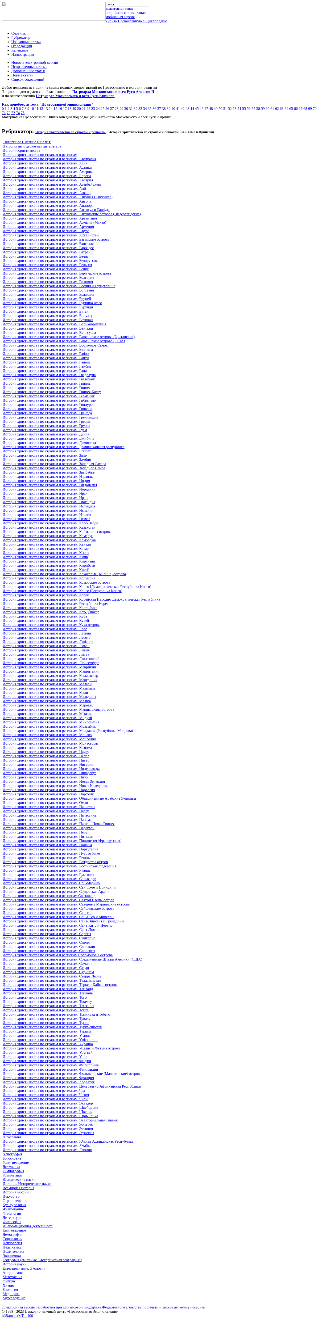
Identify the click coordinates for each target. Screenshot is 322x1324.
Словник (18, 33)
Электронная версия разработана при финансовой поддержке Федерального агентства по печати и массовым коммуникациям (104, 1307)
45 (197, 109)
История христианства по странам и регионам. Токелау (47, 1002)
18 (69, 109)
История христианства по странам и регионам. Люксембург (51, 663)
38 (164, 109)
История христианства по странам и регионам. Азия (45, 163)
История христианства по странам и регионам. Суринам (48, 972)
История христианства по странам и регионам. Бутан (46, 311)
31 (131, 109)
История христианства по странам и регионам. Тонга (46, 1010)
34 (145, 109)
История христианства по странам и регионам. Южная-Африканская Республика (68, 1141)
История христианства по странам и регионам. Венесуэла (49, 333)
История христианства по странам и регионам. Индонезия (50, 485)
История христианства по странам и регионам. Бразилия (48, 294)
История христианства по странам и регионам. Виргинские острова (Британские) (69, 337)
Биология (10, 1290)
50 (220, 109)
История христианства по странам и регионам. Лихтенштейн (52, 659)
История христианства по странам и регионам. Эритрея (48, 1124)
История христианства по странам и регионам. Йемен (46, 519)
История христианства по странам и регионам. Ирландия (49, 502)
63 (282, 109)
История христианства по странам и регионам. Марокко (48, 705)
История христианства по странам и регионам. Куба (45, 616)
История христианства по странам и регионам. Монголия (49, 739)
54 (239, 109)
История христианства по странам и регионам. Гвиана (47, 383)
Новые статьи (22, 75)
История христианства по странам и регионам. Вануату (48, 316)
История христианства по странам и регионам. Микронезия (51, 722)
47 (206, 109)
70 (315, 109)
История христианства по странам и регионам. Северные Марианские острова (66, 904)
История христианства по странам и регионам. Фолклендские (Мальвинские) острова (72, 1074)
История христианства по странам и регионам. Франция (48, 1078)
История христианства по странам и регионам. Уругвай (48, 1052)
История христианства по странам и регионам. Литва (46, 654)
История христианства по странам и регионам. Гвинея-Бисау (52, 392)
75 (23, 113)
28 (117, 109)
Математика (12, 1277)
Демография (12, 1234)
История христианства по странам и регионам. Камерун (48, 536)
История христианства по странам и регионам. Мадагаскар (50, 676)
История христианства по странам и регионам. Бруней (47, 299)
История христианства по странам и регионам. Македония (50, 680)
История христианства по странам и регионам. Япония (47, 1150)
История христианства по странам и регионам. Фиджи (47, 1061)
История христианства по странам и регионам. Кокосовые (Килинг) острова (64, 574)
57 (253, 109)
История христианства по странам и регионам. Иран (45, 498)
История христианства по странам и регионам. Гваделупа (49, 375)
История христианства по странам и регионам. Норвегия (49, 790)
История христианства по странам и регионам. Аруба (46, 231)
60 (267, 109)
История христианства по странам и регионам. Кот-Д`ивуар (51, 612)
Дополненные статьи (28, 71)
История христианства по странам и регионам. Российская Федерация (59, 866)
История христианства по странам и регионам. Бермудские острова (57, 273)
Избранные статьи (26, 42)
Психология (12, 1243)
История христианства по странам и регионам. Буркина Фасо (52, 303)
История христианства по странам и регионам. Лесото (47, 637)
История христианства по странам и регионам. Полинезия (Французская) (62, 841)
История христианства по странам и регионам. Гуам (45, 430)
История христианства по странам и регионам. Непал (46, 756)
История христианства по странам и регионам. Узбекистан (50, 1040)
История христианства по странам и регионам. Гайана (47, 362)
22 (88, 109)
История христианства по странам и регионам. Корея (46, 595)
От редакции (21, 46)
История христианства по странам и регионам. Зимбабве (49, 472)
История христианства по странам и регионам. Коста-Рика (50, 608)
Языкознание (13, 1209)
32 (135, 109)
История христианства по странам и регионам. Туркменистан (52, 1027)
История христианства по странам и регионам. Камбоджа (49, 540)
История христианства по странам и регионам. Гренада (47, 413)
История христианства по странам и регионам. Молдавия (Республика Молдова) (68, 731)
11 (36, 109)
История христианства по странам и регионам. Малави (47, 684)
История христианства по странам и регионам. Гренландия (50, 417)
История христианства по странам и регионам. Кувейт (47, 620)
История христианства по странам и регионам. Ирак (45, 493)
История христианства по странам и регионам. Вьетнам (48, 349)
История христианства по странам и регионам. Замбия (47, 460)
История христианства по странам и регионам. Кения (46, 553)
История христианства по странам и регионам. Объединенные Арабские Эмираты (69, 798)
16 (60, 109)
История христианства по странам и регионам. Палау (46, 811)
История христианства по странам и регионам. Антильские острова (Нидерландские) (72, 214)
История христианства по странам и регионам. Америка (48, 172)
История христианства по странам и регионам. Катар (46, 548)
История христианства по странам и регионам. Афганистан (51, 235)
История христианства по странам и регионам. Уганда (47, 1035)
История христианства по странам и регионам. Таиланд (48, 989)
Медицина (11, 1294)
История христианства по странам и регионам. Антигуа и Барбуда (56, 210)
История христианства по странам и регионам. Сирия (46, 942)
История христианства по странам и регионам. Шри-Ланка (50, 1116)
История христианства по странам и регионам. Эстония (48, 1129)
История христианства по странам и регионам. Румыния (48, 875)
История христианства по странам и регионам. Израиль (48, 477)
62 (277, 109)
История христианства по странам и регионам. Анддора (48, 205)
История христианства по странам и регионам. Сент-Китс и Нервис (57, 925)
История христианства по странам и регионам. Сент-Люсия (51, 930)
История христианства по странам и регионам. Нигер (46, 760)
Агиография (12, 1154)
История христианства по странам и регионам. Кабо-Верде (50, 523)
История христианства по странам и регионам (70, 132)
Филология (12, 1213)
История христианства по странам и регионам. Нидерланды (51, 769)
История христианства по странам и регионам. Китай (46, 570)
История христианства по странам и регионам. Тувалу (47, 1019)
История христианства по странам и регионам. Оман (45, 803)
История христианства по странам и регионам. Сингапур (49, 938)
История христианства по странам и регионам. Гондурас (48, 405)
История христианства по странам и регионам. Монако (47, 735)
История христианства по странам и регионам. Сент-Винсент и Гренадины (63, 921)
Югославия (12, 1137)
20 (79, 109)
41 (178, 109)
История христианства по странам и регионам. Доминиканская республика (63, 447)
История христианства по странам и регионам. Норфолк (48, 794)
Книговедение (14, 1230)
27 (112, 109)
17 (65, 109)
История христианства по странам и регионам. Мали (45, 692)
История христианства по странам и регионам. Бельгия (47, 265)
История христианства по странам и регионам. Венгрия (48, 328)
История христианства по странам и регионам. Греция (47, 421)
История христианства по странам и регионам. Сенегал (47, 913)
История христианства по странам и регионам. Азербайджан (52, 184)
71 (4, 113)
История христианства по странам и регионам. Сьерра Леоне (52, 976)
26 (107, 109)
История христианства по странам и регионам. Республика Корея (55, 604)
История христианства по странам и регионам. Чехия (46, 1095)
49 (216, 109)
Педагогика (12, 1247)
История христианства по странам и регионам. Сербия (47, 934)
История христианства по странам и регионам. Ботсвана (48, 290)
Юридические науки (19, 1179)
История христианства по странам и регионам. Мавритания (51, 671)
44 (192, 109)
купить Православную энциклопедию (136, 21)
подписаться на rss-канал (126, 13)
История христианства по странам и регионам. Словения (49, 951)
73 (13, 113)
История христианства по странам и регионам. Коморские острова (56, 582)
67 (300, 109)
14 (51, 109)
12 (41, 109)
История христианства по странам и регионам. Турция (47, 1031)
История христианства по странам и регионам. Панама (47, 820)
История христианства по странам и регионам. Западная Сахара (54, 464)
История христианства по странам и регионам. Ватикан (48, 320)
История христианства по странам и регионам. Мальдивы (49, 697)
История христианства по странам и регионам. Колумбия (49, 578)
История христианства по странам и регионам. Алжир (47, 193)
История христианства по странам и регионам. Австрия (48, 180)
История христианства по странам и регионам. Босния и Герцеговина (59, 286)
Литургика (11, 1167)
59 (263, 109)
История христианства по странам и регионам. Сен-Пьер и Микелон (58, 917)
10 (32, 109)
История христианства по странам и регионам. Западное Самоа (54, 468)
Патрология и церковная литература (32, 146)
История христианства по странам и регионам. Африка (47, 167)
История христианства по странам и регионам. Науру (46, 752)
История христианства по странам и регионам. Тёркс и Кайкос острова (60, 985)
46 (201, 109)
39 (168, 109)
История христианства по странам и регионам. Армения (48, 227)
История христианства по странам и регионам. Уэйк (45, 1057)
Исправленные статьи (29, 67)
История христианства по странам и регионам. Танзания (48, 1006)
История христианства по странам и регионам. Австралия (49, 159)
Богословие (12, 1158)
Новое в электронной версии (34, 62)
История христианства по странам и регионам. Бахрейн (48, 252)
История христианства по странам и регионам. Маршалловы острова (58, 709)
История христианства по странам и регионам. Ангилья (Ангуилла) (57, 197)
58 (258, 109)
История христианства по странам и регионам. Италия (47, 515)
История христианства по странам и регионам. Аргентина (50, 218)
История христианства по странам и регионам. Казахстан (49, 527)
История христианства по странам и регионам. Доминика (49, 443)
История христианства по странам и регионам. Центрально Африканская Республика (72, 1086)
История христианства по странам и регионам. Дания (46, 434)
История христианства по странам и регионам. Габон (46, 354)
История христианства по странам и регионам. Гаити (46, 358)
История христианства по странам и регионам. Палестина (49, 815)
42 (183, 109)
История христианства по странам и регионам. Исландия (49, 506)
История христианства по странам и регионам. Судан (46, 968)
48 (211, 109)
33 (140, 109)
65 (291, 109)
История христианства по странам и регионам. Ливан (46, 646)
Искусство (11, 1196)
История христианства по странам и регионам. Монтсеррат (51, 743)
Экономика (12, 1256)
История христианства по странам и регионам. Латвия (47, 633)
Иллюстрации (22, 54)
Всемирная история (18, 1188)
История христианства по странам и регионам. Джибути (48, 438)
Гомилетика (12, 1175)
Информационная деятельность (28, 1226)
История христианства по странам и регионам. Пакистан (49, 807)
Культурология (14, 1205)
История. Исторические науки (27, 1184)
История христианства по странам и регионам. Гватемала (49, 379)
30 (126, 109)
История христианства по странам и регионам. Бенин (46, 269)
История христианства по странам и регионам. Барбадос (48, 248)
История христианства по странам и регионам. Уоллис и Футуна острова (61, 1048)
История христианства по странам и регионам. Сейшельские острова (58, 908)
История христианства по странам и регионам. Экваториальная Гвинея (60, 1120)
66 (296, 109)
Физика (9, 1281)
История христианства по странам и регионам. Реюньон (48, 858)
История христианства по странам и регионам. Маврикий (49, 667)
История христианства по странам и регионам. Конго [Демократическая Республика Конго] (77, 587)
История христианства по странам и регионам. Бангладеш (49, 244)
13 (46, 109)
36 (154, 109)
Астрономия (13, 1273)
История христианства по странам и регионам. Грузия (46, 426)
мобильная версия (120, 17)
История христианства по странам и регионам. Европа (47, 176)
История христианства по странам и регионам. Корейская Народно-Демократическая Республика (81, 599)
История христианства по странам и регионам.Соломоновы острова (58, 955)
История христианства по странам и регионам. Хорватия (49, 1082)
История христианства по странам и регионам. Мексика (48, 714)
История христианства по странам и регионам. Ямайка (47, 1146)
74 (18, 113)
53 (234, 109)
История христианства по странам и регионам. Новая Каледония (55, 786)
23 (93, 109)
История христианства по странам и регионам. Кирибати (49, 565)
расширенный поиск (119, 8)
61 (272, 109)
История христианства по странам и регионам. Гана (45, 371)
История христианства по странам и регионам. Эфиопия (48, 1133)
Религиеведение (16, 1162)
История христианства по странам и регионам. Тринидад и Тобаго (56, 1014)
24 (98, 109)
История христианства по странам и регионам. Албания (48, 189)
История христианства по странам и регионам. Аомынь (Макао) (54, 222)
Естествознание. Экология (24, 1268)
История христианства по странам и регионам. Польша (47, 845)
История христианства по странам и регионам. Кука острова (51, 625)
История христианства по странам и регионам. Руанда (47, 870)
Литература (12, 1218)
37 (159, 109)
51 (225, 109)
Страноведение (15, 1201)
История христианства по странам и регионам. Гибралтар (49, 400)
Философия (12, 1222)
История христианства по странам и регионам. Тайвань (48, 993)
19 (74, 109)
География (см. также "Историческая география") (42, 1260)
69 (310, 109)
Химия (8, 1285)
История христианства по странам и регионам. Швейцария (50, 1107)
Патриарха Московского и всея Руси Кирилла (75, 96)
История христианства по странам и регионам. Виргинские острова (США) (64, 341)
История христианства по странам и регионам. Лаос (45, 629)
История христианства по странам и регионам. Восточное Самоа (55, 345)
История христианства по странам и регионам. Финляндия (50, 1069)
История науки (15, 1264)
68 (305, 109)
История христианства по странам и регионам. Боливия (48, 282)
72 (8, 113)
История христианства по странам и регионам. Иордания (49, 489)
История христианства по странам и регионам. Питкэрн (48, 836)
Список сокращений (27, 79)
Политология (13, 1251)
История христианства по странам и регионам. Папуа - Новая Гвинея (59, 824)
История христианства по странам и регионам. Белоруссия (50, 261)
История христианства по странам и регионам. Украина (48, 1044)
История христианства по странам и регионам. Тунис (46, 1023)
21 (84, 109)
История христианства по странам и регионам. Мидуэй (47, 718)
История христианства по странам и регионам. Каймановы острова (57, 532)
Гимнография (13, 1171)
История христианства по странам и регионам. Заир (45, 455)
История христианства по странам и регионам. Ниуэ (45, 777)
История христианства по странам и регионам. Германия (49, 396)
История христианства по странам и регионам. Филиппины (51, 1065)
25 (102, 109)
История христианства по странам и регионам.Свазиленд (49, 896)
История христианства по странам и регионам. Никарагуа (49, 773)
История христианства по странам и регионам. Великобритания (54, 324)
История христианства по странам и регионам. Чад (44, 1091)
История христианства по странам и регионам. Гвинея (47, 388)
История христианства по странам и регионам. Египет (47, 451)
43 (187, 109)
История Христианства (21, 150)
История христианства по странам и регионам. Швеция (47, 1112)
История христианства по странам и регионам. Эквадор (48, 1103)
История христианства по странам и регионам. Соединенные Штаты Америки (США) (72, 959)
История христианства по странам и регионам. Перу (45, 832)
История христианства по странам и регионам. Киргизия (49, 561)
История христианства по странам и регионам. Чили (45, 1099)
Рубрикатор (20, 38)
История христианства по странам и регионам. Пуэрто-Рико (51, 853)
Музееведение (14, 1298)
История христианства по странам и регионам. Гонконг (47, 409)
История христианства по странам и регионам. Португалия (50, 849)
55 (244, 109)
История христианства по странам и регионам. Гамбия (47, 366)
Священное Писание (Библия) (27, 142)
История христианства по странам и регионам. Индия (46, 481)
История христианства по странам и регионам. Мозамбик (49, 726)
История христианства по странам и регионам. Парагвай (49, 828)
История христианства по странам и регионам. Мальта (47, 701)
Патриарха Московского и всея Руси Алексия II (113, 92)
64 (286, 109)
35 (150, 109)
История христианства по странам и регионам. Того (45, 997)
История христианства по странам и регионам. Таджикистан (52, 980)
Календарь (19, 50)
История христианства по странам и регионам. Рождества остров (55, 862)
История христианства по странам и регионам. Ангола (47, 201)
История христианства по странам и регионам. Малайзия (49, 688)
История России (16, 1192)
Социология (12, 1239)
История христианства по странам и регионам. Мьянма (47, 748)
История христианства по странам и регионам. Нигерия (48, 764)
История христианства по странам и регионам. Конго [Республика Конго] (62, 591)
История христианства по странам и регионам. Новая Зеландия (54, 781)
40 (173, 109)
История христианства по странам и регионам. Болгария (48, 277)
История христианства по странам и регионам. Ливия (46, 650)
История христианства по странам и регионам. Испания (48, 510)
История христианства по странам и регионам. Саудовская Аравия (56, 891)
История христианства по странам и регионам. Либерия (48, 642)
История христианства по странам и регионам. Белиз (45, 256)
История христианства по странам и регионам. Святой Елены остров (58, 900)
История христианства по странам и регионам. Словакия (49, 947)
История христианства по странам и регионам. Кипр (45, 557)
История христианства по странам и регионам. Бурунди (48, 307)
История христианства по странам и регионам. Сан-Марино (51, 883)
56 (249, 109)
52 (230, 109)
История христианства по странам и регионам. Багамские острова (56, 239)
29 (121, 109)
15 (55, 109)
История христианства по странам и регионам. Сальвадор (49, 879)
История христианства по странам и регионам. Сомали (47, 963)
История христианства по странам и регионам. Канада (47, 544)
